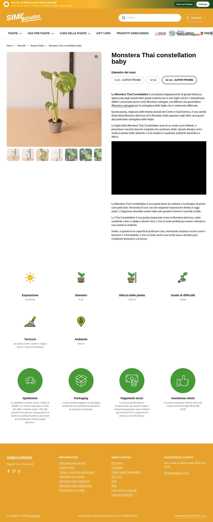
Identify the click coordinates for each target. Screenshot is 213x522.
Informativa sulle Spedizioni (74, 481)
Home (10, 45)
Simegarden (33, 516)
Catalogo (203, 4)
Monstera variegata (122, 105)
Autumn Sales (37, 45)
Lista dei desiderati (121, 494)
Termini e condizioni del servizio (76, 472)
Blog (114, 485)
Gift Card (116, 476)
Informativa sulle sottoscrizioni (75, 485)
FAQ (113, 481)
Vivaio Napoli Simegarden (126, 472)
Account (196, 17)
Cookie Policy (67, 467)
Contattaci (117, 467)
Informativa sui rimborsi (72, 476)
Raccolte (21, 45)
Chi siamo (117, 463)
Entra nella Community (124, 490)
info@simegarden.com (176, 473)
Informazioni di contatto (72, 490)
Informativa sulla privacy (72, 463)
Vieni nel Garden (184, 4)
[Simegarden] (24, 17)
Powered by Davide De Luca (190, 516)
